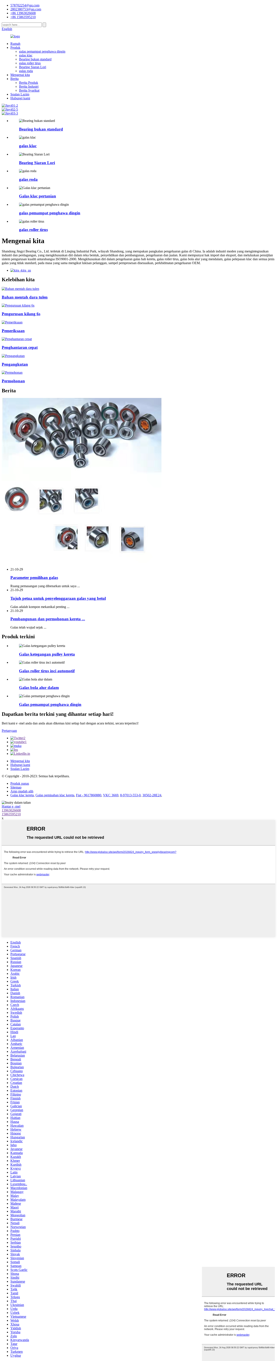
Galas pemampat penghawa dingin (50, 704)
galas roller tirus (30, 63)
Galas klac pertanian (37, 196)
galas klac (25, 55)
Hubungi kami (20, 98)
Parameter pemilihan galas (34, 577)
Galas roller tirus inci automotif (47, 671)
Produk (15, 47)
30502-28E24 (151, 795)
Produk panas (19, 783)
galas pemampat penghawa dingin (42, 51)
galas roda (26, 71)
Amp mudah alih (21, 791)
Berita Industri (29, 86)
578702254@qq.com (24, 5)
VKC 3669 (110, 795)
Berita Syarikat (29, 90)
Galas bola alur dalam (39, 687)
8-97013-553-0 (130, 795)
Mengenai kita (20, 75)
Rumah (15, 43)
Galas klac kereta (22, 795)
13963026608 (11, 810)
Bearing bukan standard (35, 59)
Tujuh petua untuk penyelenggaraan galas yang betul (58, 598)
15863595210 (11, 814)
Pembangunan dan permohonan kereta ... (47, 619)
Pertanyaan (9, 730)
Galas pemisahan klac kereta (54, 795)
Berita (14, 79)
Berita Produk (28, 82)
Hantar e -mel (11, 806)
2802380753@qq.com (25, 9)
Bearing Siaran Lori (32, 67)
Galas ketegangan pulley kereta (47, 654)
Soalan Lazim (19, 94)
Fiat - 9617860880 (88, 795)
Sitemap (15, 787)
